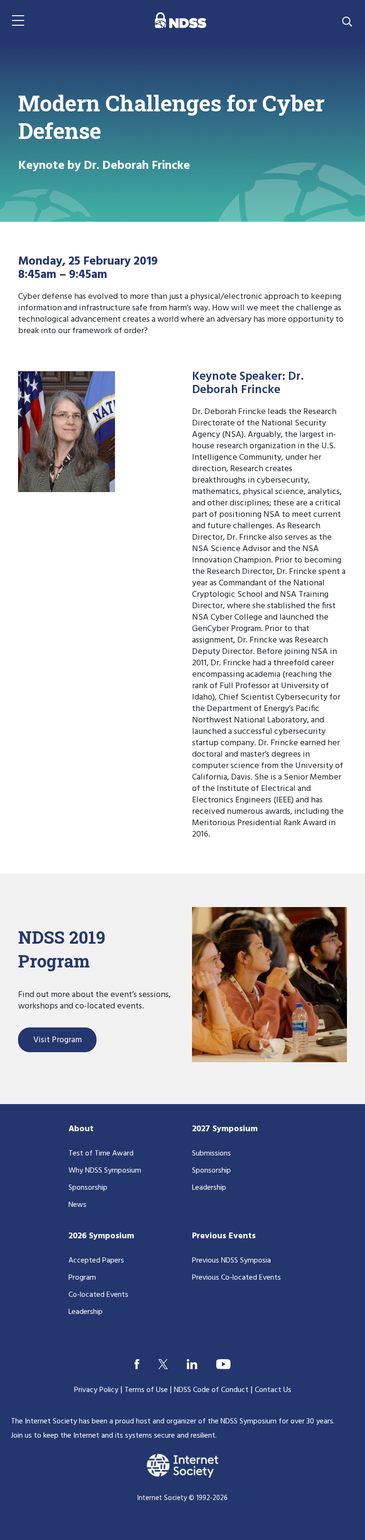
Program (82, 1278)
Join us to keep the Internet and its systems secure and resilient (113, 1436)
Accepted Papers (96, 1260)
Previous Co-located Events (236, 1278)
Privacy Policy (96, 1390)
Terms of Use (146, 1390)
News (77, 1205)
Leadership (209, 1188)
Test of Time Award (101, 1153)
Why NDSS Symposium (104, 1171)
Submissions (211, 1153)
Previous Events (224, 1236)
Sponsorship (87, 1188)
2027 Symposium (225, 1129)
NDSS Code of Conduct (211, 1390)
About (81, 1129)
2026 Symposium (101, 1236)
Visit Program (57, 1040)
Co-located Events (98, 1295)
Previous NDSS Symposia (231, 1260)
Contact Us (273, 1390)
